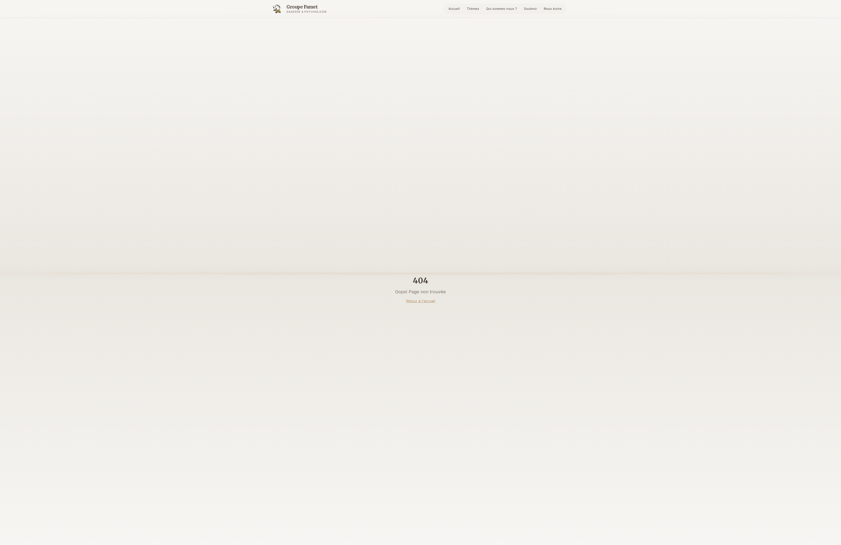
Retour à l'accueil (420, 301)
